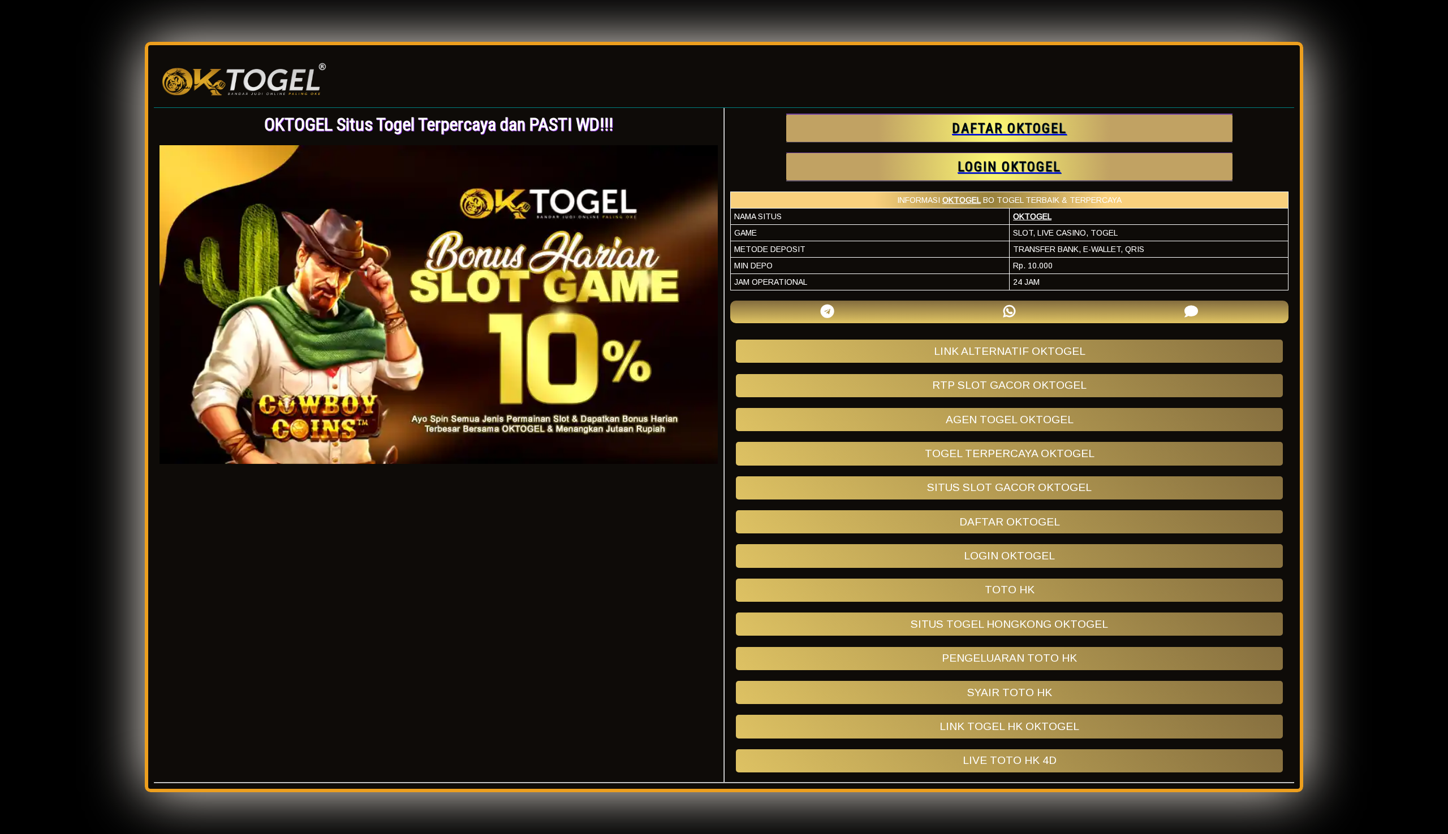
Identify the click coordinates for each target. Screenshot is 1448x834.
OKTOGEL (961, 200)
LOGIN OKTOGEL (1009, 556)
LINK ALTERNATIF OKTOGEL (1009, 351)
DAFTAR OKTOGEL (1009, 522)
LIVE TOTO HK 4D (1010, 760)
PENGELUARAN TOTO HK (1009, 658)
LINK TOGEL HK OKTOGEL (1009, 726)
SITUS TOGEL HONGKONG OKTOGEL (1009, 624)
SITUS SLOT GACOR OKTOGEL (1009, 487)
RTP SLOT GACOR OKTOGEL (1009, 385)
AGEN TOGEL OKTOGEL (1010, 419)
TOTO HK (1010, 590)
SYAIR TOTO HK (1009, 692)
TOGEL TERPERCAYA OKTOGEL (1009, 453)
